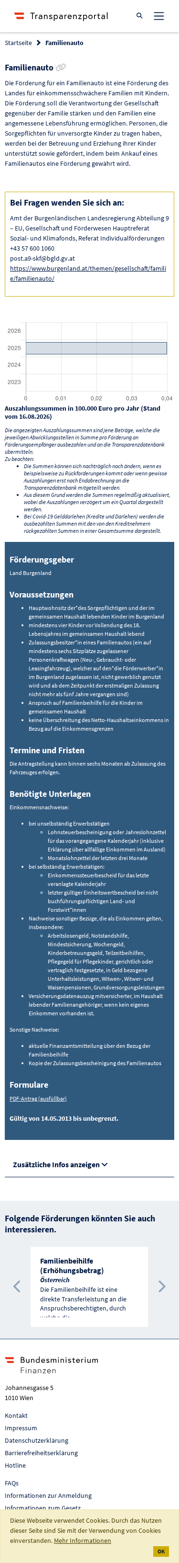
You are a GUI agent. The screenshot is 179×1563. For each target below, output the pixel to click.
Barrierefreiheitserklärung (41, 1452)
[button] (17, 1287)
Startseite (18, 42)
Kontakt (16, 1415)
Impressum (21, 1428)
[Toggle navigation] (159, 15)
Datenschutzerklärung (36, 1440)
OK (161, 1551)
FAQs (12, 1483)
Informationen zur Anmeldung (48, 1495)
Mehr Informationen (82, 1540)
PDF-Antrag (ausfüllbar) (38, 1098)
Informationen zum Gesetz (43, 1508)
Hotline (15, 1465)
